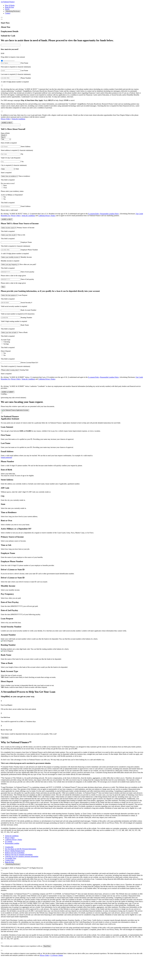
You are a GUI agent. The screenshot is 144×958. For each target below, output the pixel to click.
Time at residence (24, 176)
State (17, 169)
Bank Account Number (28, 310)
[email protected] (6, 457)
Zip (22, 154)
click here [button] (70, 97)
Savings (6, 344)
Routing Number (26, 317)
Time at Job (21, 235)
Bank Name (25, 325)
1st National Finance (8, 2)
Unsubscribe (9, 847)
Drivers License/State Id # (29, 362)
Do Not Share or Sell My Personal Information (20, 849)
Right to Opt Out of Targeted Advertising (18, 854)
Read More (47, 946)
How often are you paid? (28, 264)
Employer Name (26, 242)
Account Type (5, 340)
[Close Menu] (2, 17)
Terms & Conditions (18, 119)
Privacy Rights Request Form (15, 851)
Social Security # (26, 302)
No (4, 199)
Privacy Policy (6, 119)
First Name (24, 63)
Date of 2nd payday (27, 279)
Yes (4, 197)
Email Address (25, 206)
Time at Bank (23, 332)
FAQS (7, 9)
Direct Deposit (6, 351)
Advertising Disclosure (13, 11)
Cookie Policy (10, 860)
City (22, 161)
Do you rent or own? (8, 183)
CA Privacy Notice (56, 955)
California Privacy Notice (46, 215)
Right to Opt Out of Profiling (14, 853)
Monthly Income (26, 257)
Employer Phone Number (29, 250)
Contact (7, 13)
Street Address (25, 146)
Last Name (24, 70)
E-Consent (8, 841)
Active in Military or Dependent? (12, 195)
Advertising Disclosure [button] (127, 214)
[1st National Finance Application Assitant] (15, 410)
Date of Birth (5, 133)
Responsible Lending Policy (109, 214)
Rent (5, 185)
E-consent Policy (93, 214)
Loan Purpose (22, 295)
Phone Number (26, 78)
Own (5, 188)
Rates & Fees (9, 7)
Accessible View (10, 858)
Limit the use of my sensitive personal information (21, 856)
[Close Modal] (2, 870)
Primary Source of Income (25, 227)
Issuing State (24, 370)
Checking (6, 342)
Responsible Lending (12, 843)
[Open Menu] (2, 19)
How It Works (10, 5)
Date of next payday (27, 272)
